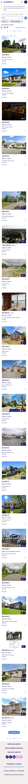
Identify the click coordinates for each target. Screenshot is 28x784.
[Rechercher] (22, 2)
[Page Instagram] (7, 756)
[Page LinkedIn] (14, 756)
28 (24, 714)
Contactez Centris (14, 752)
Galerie (1, 27)
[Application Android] (20, 756)
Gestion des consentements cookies (14, 774)
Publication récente (20, 27)
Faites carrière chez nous (14, 748)
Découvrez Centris (14, 744)
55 (24, 118)
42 (24, 84)
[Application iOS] (17, 756)
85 (24, 444)
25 (24, 680)
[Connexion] (25, 2)
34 (24, 342)
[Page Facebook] (10, 756)
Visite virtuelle (13, 410)
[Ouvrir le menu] (1, 2)
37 (24, 51)
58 (24, 376)
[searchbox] (13, 14)
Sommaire (7, 27)
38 (24, 410)
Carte (4, 27)
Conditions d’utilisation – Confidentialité (14, 770)
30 (24, 152)
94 (24, 579)
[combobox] (14, 14)
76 (24, 207)
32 (24, 275)
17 (24, 241)
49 (24, 612)
